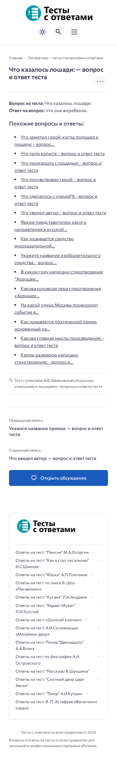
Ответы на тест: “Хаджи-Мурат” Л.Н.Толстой (45, 608)
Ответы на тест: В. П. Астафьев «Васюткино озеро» (56, 704)
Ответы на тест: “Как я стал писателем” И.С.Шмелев (52, 563)
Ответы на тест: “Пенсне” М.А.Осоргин (52, 552)
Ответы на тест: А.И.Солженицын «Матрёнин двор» (47, 630)
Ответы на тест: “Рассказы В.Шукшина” (52, 671)
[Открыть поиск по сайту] (58, 32)
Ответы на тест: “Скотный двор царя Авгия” (50, 682)
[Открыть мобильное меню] (74, 32)
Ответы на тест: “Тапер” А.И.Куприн (49, 693)
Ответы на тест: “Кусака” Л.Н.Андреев (51, 597)
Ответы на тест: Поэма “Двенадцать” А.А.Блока (50, 645)
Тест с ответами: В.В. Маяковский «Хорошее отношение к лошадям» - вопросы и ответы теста (58, 383)
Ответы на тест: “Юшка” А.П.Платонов (51, 574)
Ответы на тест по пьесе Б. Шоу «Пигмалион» (45, 585)
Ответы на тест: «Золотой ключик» (48, 619)
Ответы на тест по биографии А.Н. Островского (48, 659)
